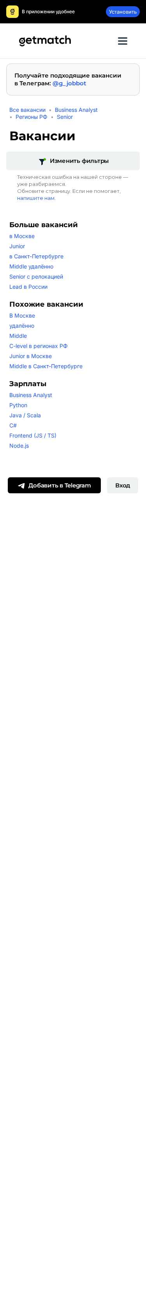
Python (18, 405)
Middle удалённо (31, 266)
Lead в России (28, 286)
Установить (123, 12)
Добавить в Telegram (59, 485)
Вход (122, 485)
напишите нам (36, 198)
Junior (17, 246)
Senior (65, 116)
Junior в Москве (30, 356)
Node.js (19, 445)
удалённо (21, 325)
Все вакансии (27, 109)
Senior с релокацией (36, 276)
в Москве (22, 236)
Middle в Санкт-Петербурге (46, 366)
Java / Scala (25, 415)
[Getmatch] (45, 40)
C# (13, 425)
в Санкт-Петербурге (36, 256)
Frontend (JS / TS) (32, 435)
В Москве (22, 315)
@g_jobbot (69, 83)
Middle (18, 335)
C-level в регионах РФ (38, 345)
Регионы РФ (31, 116)
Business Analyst (76, 109)
